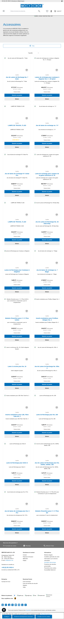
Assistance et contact (28, 552)
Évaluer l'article (17, 91)
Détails (17, 99)
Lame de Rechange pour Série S (17, 463)
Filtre (33, 45)
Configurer (6, 616)
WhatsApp (28, 545)
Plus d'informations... (46, 614)
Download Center (27, 579)
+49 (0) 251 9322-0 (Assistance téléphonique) (13, 1)
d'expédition (28, 610)
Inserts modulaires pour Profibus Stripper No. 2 (47, 319)
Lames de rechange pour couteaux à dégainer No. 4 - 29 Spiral (47, 78)
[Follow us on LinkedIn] (23, 605)
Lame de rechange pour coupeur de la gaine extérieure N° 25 (47, 174)
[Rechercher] (39, 11)
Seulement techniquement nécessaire (23, 616)
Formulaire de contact (10, 545)
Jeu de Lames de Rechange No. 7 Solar (17, 78)
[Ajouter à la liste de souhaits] (26, 70)
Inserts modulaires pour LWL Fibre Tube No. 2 (17, 415)
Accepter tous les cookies (43, 616)
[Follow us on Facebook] (9, 605)
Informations (47, 552)
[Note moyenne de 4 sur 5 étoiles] (17, 140)
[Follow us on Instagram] (6, 605)
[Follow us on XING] (26, 605)
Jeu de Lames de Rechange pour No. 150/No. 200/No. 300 (47, 463)
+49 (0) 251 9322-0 (8, 567)
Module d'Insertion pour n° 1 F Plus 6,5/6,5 (17, 319)
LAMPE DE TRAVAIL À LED (17, 125)
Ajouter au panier (17, 95)
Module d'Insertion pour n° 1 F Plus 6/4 (47, 512)
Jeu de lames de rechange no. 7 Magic (47, 271)
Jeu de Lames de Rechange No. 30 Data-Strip (47, 222)
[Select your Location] (61, 1)
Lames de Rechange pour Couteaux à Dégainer (17, 271)
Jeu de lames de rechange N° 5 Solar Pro (17, 174)
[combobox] (23, 11)
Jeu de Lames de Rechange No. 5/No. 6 (47, 367)
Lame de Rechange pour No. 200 (47, 414)
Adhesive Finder (50, 545)
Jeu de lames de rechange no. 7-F (47, 125)
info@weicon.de (9, 560)
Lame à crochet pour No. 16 (17, 366)
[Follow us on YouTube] (16, 605)
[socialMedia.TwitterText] (13, 605)
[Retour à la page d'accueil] (32, 6)
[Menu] (4, 11)
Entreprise (4, 579)
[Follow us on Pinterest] (19, 605)
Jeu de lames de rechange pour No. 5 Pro (17, 512)
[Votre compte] (51, 11)
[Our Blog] (3, 605)
